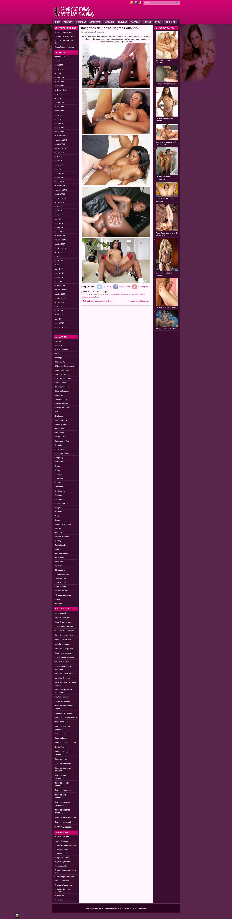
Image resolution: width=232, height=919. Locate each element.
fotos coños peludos (63, 639)
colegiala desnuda (62, 661)
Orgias (57, 520)
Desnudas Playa (61, 420)
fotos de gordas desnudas (61, 776)
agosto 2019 (59, 152)
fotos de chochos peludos (66, 717)
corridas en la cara (63, 763)
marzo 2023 (59, 77)
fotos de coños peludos (64, 648)
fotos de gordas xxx (63, 622)
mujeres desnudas (62, 836)
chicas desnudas (61, 849)
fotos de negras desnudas (61, 796)
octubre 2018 (60, 194)
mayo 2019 (59, 165)
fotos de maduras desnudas (62, 803)
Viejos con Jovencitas (63, 595)
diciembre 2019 (61, 136)
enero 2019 (59, 181)
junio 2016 (59, 310)
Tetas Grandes (60, 578)
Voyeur (57, 599)
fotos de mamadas (63, 790)
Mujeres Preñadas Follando (65, 36)
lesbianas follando (62, 701)
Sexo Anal (170, 22)
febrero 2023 (60, 81)
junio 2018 (59, 210)
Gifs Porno (59, 462)
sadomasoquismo (61, 553)
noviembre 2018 (61, 190)
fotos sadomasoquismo (64, 653)
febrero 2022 (60, 106)
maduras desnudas (63, 696)
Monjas (58, 507)
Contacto (117, 908)
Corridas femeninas (62, 407)
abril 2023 (59, 73)
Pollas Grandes (60, 545)
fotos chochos (60, 449)
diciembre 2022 (61, 90)
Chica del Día (60, 362)
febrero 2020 (60, 127)
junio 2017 (59, 260)
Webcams (58, 603)
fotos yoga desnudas (62, 453)
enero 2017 (59, 281)
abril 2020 (59, 119)
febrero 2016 (60, 327)
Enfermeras (59, 432)
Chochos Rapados (62, 391)
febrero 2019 (60, 177)
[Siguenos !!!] (136, 3)
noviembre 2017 (61, 240)
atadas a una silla (61, 349)
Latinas (58, 482)
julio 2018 (58, 206)
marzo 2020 (59, 123)
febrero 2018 (60, 227)
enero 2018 (59, 231)
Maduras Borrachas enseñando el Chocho (97, 301)
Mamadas (135, 22)
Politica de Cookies (139, 908)
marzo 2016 (59, 323)
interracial (58, 474)
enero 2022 (59, 111)
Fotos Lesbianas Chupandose (139, 301)
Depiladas (81, 22)
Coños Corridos (61, 399)
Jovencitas (95, 22)
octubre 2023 (60, 56)
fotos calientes (61, 738)
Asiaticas (58, 345)
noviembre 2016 (61, 290)
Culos (57, 412)
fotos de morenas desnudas (62, 811)
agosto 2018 (59, 202)
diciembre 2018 (61, 185)
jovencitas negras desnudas (65, 845)
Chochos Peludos (61, 387)
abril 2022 (59, 98)
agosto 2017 (59, 252)
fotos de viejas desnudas (65, 742)
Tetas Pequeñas (61, 586)
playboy (58, 541)
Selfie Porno (59, 557)
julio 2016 (58, 306)
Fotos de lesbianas (62, 881)
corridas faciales (62, 733)
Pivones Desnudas (62, 536)
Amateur (68, 22)
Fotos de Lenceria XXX (63, 32)
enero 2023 (59, 86)
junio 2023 (59, 65)
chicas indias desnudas (63, 378)
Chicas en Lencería (62, 374)
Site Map (126, 908)
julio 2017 (58, 256)
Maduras (122, 22)
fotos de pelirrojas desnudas (62, 784)
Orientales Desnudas (63, 524)
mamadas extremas (63, 712)
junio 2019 (59, 160)
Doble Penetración (62, 424)
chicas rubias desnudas (64, 626)
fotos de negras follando (112, 294)
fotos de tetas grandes (64, 635)
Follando (58, 445)
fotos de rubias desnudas (66, 817)
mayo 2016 (59, 314)
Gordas (58, 466)
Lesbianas (109, 22)
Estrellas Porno (60, 437)
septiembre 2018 (61, 198)
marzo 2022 (59, 102)
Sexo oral (58, 566)
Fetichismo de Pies (62, 441)
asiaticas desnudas (62, 678)
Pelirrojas (58, 532)
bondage (58, 357)
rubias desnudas (61, 866)
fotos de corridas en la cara (65, 673)
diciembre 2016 (61, 285)
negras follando (94, 297)
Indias (57, 470)
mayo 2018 (59, 215)
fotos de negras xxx (127, 294)
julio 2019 (58, 156)
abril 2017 (59, 269)
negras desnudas (61, 841)
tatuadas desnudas (62, 574)
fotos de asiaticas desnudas (62, 727)
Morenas (58, 511)
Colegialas (59, 395)
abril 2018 (59, 219)
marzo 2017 (59, 273)
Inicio (57, 22)
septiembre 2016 (61, 298)
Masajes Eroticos (61, 503)
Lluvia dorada (60, 491)
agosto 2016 (59, 302)
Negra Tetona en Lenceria (64, 47)
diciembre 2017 (61, 235)
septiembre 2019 (61, 148)
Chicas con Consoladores (64, 366)
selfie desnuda (60, 613)
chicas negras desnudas (64, 657)
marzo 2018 (59, 223)
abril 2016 (59, 319)
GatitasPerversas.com (104, 908)
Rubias (158, 22)
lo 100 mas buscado (63, 826)
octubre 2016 (60, 294)
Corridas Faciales (61, 403)
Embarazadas (60, 428)
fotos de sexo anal (63, 822)
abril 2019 (59, 169)
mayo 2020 (59, 115)
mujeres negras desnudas (64, 861)
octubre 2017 (60, 244)
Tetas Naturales (61, 582)
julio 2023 (58, 61)
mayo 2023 (59, 69)
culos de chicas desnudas (65, 630)
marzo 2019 (59, 173)
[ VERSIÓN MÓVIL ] (7, 918)
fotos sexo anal (61, 721)
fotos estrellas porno (63, 617)
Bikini (57, 353)
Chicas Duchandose (62, 370)
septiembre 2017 (61, 248)
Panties (58, 528)
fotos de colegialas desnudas (63, 753)
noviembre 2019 (61, 140)
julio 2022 (58, 94)
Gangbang (59, 457)
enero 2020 (59, 131)
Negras (147, 22)
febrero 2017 (60, 277)
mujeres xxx (59, 900)
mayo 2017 (59, 265)
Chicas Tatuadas (61, 382)
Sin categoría (60, 570)
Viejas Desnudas (61, 591)
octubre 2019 (60, 144)
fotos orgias (59, 895)
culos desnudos (61, 853)
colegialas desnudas (63, 644)
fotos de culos (61, 758)
